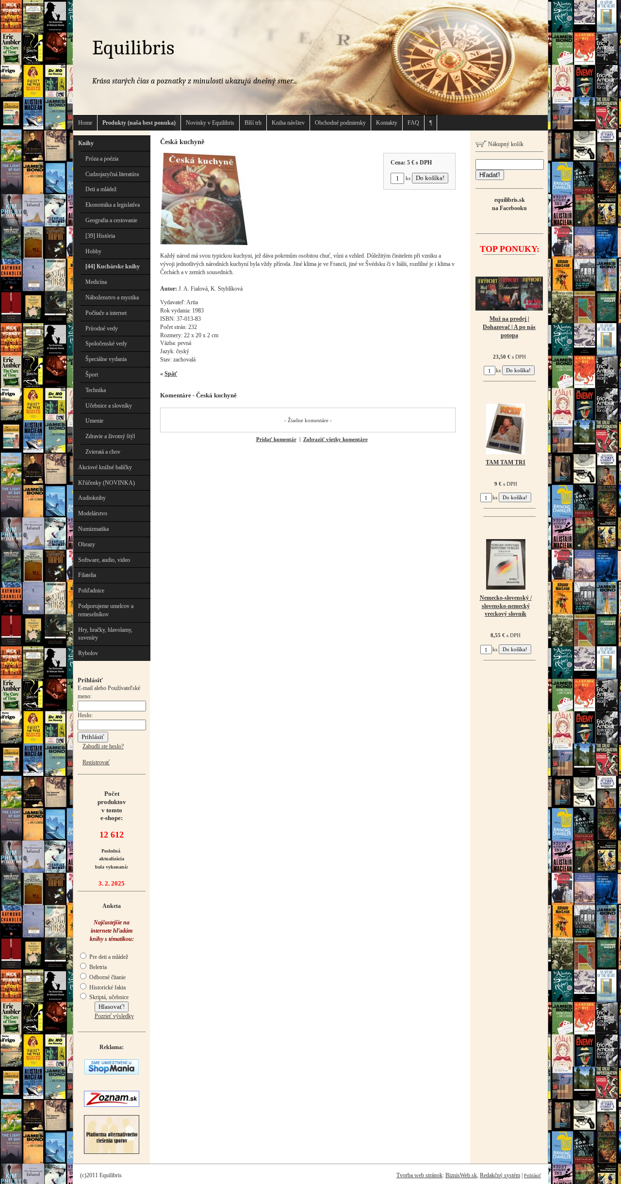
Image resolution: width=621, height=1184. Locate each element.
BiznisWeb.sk (461, 1175)
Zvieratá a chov (102, 451)
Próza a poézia (101, 158)
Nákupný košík (505, 144)
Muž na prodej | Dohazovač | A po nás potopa (509, 327)
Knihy (86, 143)
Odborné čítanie (107, 977)
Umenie (94, 420)
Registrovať (96, 762)
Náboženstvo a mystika (112, 297)
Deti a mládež (100, 189)
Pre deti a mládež (108, 957)
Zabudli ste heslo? (103, 746)
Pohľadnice (91, 590)
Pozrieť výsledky (114, 1016)
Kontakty (386, 122)
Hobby (93, 251)
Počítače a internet (106, 313)
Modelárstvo (92, 513)
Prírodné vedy (101, 328)
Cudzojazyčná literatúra (112, 174)
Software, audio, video (104, 560)
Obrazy (86, 544)
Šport (91, 374)
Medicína (96, 282)
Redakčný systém (500, 1175)
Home (85, 122)
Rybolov (88, 653)
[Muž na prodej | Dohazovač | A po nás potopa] (509, 309)
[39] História (100, 235)
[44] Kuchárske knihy (112, 266)
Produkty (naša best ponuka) (139, 122)
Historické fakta (107, 987)
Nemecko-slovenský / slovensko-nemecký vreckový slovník (506, 606)
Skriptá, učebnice (108, 997)
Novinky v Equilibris (210, 122)
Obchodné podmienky (340, 122)
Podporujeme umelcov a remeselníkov (105, 610)
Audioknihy (92, 497)
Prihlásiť (532, 1175)
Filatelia (87, 575)
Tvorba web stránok (419, 1175)
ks (408, 178)
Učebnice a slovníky (108, 405)
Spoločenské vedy (106, 343)
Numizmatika (93, 529)
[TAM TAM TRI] (505, 452)
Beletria (97, 967)
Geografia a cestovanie (111, 220)
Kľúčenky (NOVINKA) (106, 482)
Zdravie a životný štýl (110, 436)
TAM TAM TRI (505, 462)
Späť (170, 373)
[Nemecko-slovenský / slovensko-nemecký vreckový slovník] (505, 588)
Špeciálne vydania (106, 359)
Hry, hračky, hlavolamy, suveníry (105, 633)
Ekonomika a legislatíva (112, 204)
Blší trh (253, 122)
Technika (95, 390)
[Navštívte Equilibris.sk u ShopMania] (111, 1072)
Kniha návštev (288, 122)
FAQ (413, 122)
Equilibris (133, 48)
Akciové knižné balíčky (105, 467)
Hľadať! (489, 175)
